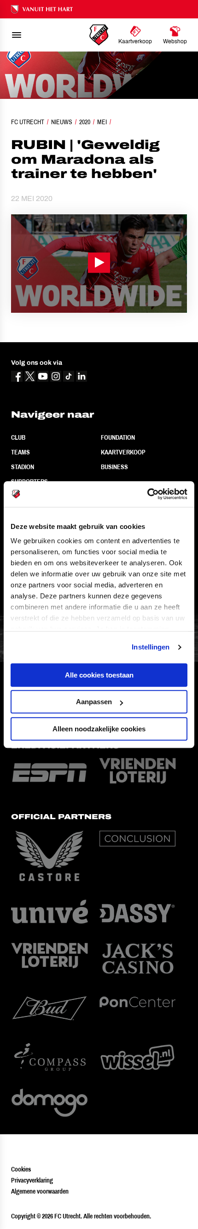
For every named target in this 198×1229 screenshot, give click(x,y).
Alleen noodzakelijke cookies (99, 729)
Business (114, 467)
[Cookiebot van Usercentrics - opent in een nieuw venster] (147, 494)
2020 (84, 122)
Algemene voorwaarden (40, 1191)
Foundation (118, 437)
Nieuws (61, 122)
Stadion (22, 467)
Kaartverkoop (123, 452)
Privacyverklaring (32, 1180)
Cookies (21, 1169)
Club (18, 437)
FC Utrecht (27, 122)
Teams (20, 452)
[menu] (16, 34)
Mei (102, 122)
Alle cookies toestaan (99, 675)
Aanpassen (94, 702)
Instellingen (150, 647)
